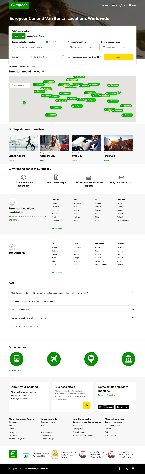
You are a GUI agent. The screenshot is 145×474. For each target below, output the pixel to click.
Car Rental (13, 67)
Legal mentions (30, 469)
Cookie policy (42, 469)
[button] (119, 93)
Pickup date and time (77, 42)
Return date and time (110, 42)
